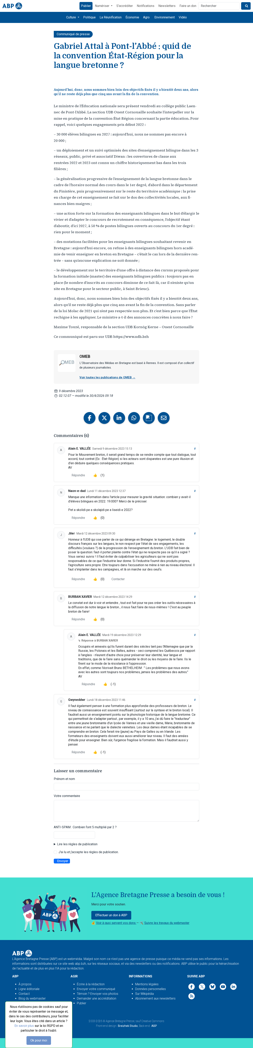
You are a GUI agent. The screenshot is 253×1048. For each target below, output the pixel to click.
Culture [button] (71, 17)
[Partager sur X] (104, 418)
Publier (86, 6)
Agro (146, 17)
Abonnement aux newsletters (155, 998)
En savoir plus (24, 1026)
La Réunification (111, 17)
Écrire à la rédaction (91, 984)
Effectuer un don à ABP (111, 915)
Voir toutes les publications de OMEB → (107, 377)
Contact (24, 994)
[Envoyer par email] (164, 418)
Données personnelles (150, 989)
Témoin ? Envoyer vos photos (97, 994)
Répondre (78, 475)
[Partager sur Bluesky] (149, 418)
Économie (132, 17)
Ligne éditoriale (29, 989)
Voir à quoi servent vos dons (116, 923)
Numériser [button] (102, 6)
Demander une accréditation (96, 998)
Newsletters (167, 6)
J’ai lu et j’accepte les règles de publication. (89, 852)
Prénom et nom (64, 779)
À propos (25, 984)
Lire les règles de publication (77, 844)
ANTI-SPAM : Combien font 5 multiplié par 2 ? (85, 827)
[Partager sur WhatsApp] (134, 418)
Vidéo (183, 17)
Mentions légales (147, 984)
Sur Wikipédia (144, 994)
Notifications (145, 6)
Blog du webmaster (32, 998)
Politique (89, 17)
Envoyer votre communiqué (96, 989)
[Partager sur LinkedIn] (119, 418)
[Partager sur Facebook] (89, 418)
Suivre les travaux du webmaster (166, 923)
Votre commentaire (67, 796)
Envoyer (62, 861)
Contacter (118, 579)
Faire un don (187, 6)
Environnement (164, 17)
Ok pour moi (38, 1040)
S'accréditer (124, 6)
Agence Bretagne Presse (120, 1021)
